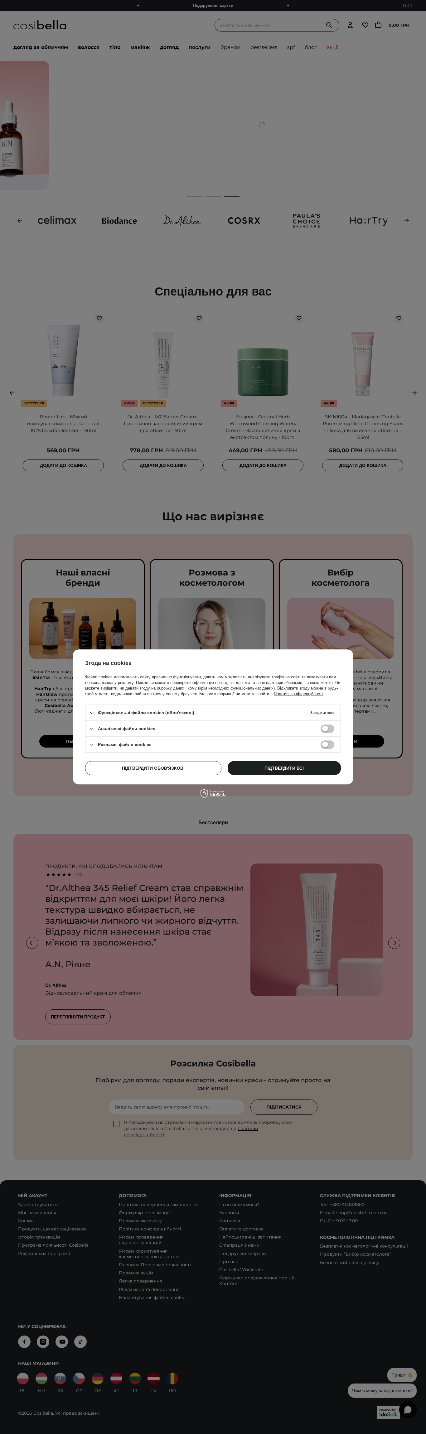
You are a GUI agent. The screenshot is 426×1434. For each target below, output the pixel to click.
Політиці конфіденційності (298, 693)
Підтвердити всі (284, 768)
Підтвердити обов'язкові (153, 768)
